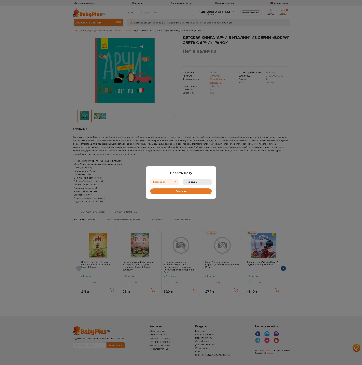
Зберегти (181, 191)
